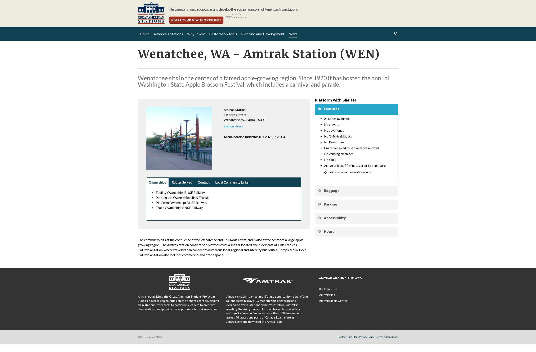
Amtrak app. (274, 321)
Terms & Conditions (387, 336)
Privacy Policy (366, 336)
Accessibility (335, 218)
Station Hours (234, 126)
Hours (329, 232)
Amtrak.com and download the (246, 321)
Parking (330, 205)
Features (331, 109)
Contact (342, 336)
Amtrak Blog (327, 295)
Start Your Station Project (196, 20)
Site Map (352, 336)
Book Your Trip (328, 289)
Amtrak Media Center (333, 300)
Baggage (331, 191)
